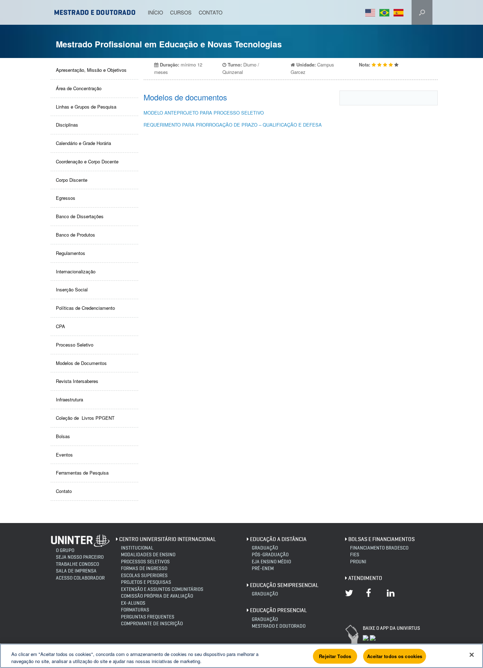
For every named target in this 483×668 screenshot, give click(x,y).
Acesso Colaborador (80, 578)
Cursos (181, 12)
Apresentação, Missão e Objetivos (91, 69)
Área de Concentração (78, 88)
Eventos (64, 454)
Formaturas (135, 610)
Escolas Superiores (144, 576)
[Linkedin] (392, 597)
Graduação (265, 548)
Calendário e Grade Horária (83, 143)
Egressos (65, 197)
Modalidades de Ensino (148, 555)
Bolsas (63, 436)
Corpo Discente (71, 179)
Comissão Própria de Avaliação (157, 596)
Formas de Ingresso (144, 568)
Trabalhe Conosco (77, 564)
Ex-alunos (133, 603)
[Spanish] (401, 12)
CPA (60, 326)
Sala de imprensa (76, 571)
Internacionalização (75, 271)
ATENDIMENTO (365, 578)
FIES (354, 555)
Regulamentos (70, 253)
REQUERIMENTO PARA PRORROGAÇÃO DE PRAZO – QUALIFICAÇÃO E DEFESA (233, 124)
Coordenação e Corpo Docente (87, 161)
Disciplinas (67, 124)
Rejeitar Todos (335, 656)
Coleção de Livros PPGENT (85, 417)
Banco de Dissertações (80, 216)
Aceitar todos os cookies (394, 656)
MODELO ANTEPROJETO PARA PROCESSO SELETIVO (204, 112)
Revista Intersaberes (77, 381)
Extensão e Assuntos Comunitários (162, 589)
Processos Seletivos (145, 562)
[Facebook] (371, 597)
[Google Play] (373, 637)
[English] (372, 12)
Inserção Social (72, 289)
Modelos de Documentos (81, 363)
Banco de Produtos (75, 234)
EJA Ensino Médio (271, 562)
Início (155, 12)
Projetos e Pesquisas (146, 582)
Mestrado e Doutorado (278, 626)
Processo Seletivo (74, 344)
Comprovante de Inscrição (152, 624)
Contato (210, 12)
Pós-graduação (270, 555)
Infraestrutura (69, 399)
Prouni (358, 562)
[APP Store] (365, 637)
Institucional (137, 548)
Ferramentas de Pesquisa (82, 472)
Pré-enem (263, 568)
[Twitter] (350, 597)
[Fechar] (471, 655)
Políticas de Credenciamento (85, 307)
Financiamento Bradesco (379, 548)
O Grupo (65, 550)
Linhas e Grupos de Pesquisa (86, 106)
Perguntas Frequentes (147, 617)
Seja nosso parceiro (80, 557)
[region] (241, 29)
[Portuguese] (386, 12)
